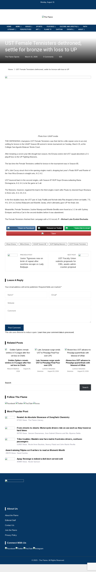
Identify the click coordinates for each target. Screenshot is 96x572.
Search (8, 383)
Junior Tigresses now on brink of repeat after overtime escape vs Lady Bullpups (32, 261)
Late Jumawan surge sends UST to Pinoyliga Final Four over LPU (48, 362)
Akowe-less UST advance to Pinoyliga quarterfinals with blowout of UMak (78, 362)
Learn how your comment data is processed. (56, 332)
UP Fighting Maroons (58, 244)
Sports (8, 37)
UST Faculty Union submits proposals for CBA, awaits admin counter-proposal (66, 261)
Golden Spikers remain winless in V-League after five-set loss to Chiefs (18, 362)
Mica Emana (25, 244)
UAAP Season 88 (40, 244)
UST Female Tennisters (78, 244)
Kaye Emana (11, 244)
